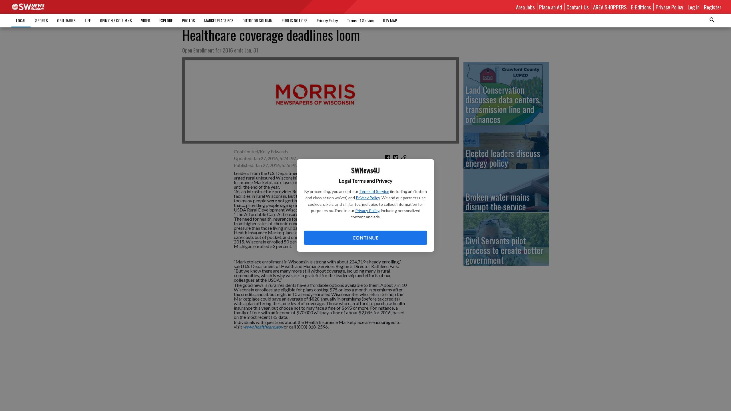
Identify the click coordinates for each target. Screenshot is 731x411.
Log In (694, 7)
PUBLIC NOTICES (295, 20)
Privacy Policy (368, 197)
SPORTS (41, 20)
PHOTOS (188, 20)
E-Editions (641, 7)
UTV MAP (390, 20)
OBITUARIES (66, 20)
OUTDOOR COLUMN (257, 20)
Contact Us (578, 7)
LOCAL (21, 20)
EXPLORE (166, 20)
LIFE (88, 20)
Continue (365, 237)
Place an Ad (550, 7)
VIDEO (145, 20)
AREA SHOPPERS (610, 7)
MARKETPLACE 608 (218, 20)
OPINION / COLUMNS (116, 20)
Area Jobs (525, 7)
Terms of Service (374, 191)
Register (712, 7)
